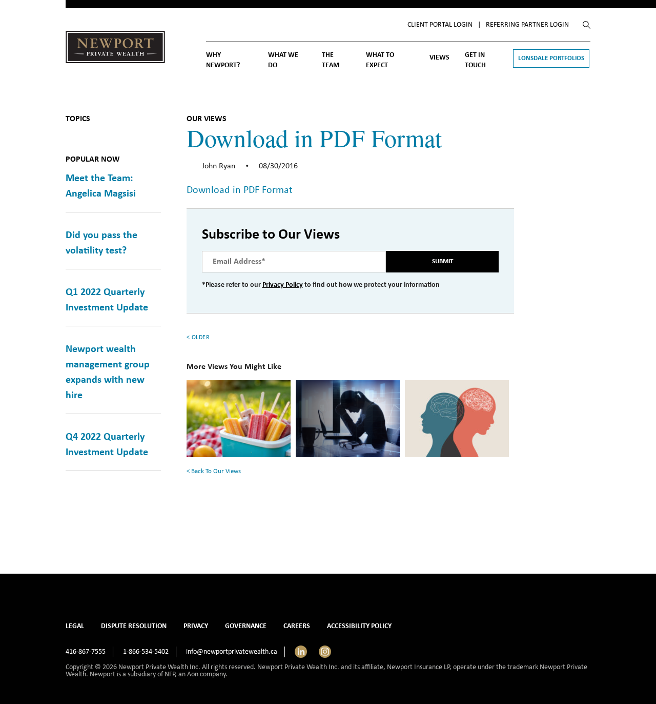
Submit (442, 261)
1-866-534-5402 (146, 652)
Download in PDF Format (240, 190)
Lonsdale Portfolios (551, 58)
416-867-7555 (86, 652)
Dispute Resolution (134, 626)
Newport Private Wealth (115, 49)
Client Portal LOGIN (440, 25)
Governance (245, 626)
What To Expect (380, 60)
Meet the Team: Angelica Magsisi (101, 186)
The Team (330, 60)
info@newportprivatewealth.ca (231, 652)
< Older (198, 338)
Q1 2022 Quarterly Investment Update (107, 300)
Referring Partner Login (527, 25)
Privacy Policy (282, 285)
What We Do (283, 60)
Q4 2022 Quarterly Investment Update (107, 445)
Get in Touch (475, 60)
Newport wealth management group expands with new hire (108, 372)
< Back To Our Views (214, 471)
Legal (75, 626)
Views (439, 58)
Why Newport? (223, 60)
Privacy (195, 626)
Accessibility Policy (359, 626)
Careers (296, 626)
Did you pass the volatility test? (101, 243)
